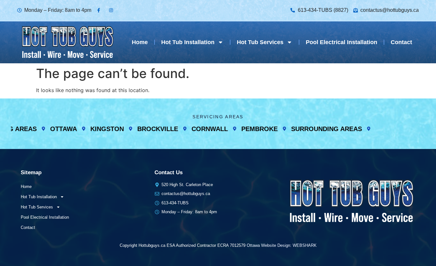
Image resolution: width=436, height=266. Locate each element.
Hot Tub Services (260, 42)
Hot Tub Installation (187, 42)
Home (140, 42)
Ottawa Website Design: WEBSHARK (282, 245)
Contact (401, 42)
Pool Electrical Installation (341, 42)
